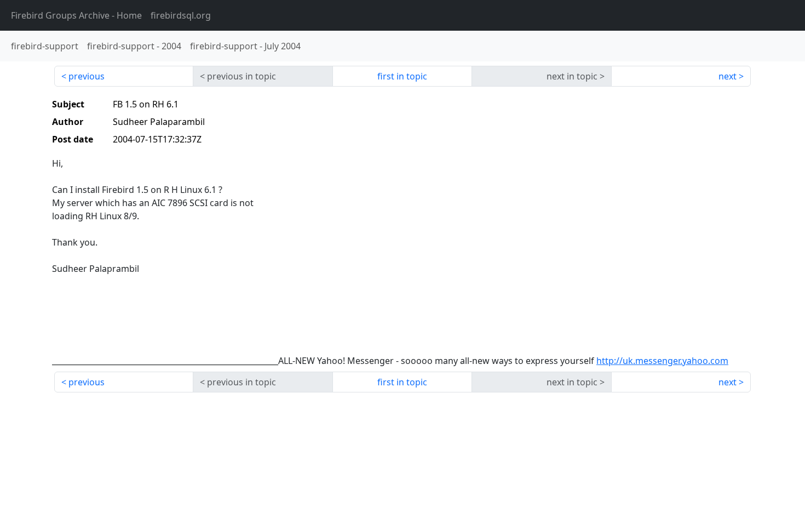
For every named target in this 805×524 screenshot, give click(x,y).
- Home (76, 15)
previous (86, 76)
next (727, 76)
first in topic (402, 76)
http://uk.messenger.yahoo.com (662, 361)
